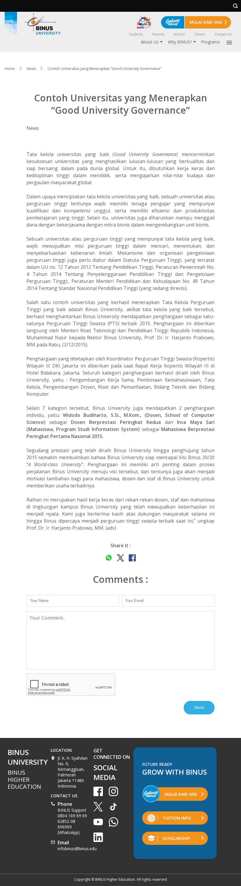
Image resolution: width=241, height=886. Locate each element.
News (31, 68)
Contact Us (223, 34)
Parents (158, 34)
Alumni (179, 34)
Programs (210, 42)
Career (199, 34)
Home (10, 68)
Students (136, 34)
